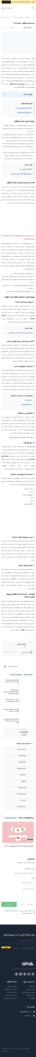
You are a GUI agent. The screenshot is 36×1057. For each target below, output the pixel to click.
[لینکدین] (15, 652)
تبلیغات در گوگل (12, 986)
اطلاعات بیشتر (6, 2)
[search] (6, 8)
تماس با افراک (31, 995)
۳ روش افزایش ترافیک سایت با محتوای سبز (20, 333)
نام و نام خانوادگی (30, 869)
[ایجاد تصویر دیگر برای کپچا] (20, 902)
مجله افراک (27, 17)
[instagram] (24, 974)
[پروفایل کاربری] (3, 8)
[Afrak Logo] (18, 963)
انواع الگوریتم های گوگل (24, 112)
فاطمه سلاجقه (27, 28)
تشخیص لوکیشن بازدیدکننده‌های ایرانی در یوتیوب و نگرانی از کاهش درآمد (11, 691)
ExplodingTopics (27, 405)
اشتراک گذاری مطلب (12, 666)
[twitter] (33, 974)
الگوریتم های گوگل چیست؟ (23, 108)
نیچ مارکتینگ (31, 447)
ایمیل (33, 878)
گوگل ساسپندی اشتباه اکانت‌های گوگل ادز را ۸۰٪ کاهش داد (11, 710)
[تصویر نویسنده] (33, 27)
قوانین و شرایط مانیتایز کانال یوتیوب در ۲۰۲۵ (18, 846)
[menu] (33, 8)
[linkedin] (20, 974)
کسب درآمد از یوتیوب (10, 995)
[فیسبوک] (10, 652)
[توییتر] (12, 652)
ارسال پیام (9, 904)
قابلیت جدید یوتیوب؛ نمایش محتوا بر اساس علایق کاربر (12, 700)
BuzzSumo (29, 400)
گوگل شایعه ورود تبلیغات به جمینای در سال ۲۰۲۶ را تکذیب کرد (12, 681)
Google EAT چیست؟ (26, 169)
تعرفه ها (32, 998)
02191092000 (28, 1016)
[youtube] (16, 974)
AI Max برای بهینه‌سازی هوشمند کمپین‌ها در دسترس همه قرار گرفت (11, 720)
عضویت (6, 947)
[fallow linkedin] (15, 647)
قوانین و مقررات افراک (28, 992)
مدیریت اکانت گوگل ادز (10, 989)
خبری (32, 637)
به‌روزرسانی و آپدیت (18, 17)
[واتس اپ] (4, 652)
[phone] (9, 8)
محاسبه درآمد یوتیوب (10, 998)
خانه (34, 17)
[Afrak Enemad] (31, 1023)
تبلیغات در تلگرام (12, 992)
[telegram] (29, 974)
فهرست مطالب (27, 94)
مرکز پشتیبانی (30, 989)
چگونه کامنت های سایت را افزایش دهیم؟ (21, 437)
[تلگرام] (7, 652)
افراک (22, 87)
